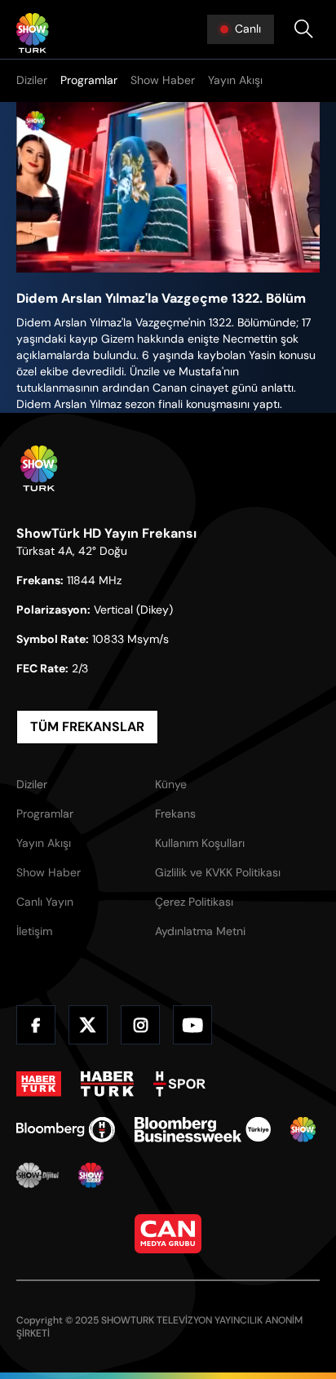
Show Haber (162, 80)
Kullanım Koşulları (200, 843)
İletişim (34, 931)
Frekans (175, 813)
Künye (171, 784)
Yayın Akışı (235, 80)
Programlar (88, 80)
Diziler (31, 80)
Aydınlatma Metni (200, 931)
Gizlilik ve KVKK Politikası (218, 872)
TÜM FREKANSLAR (87, 726)
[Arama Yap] (303, 29)
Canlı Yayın (44, 901)
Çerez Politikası (194, 901)
